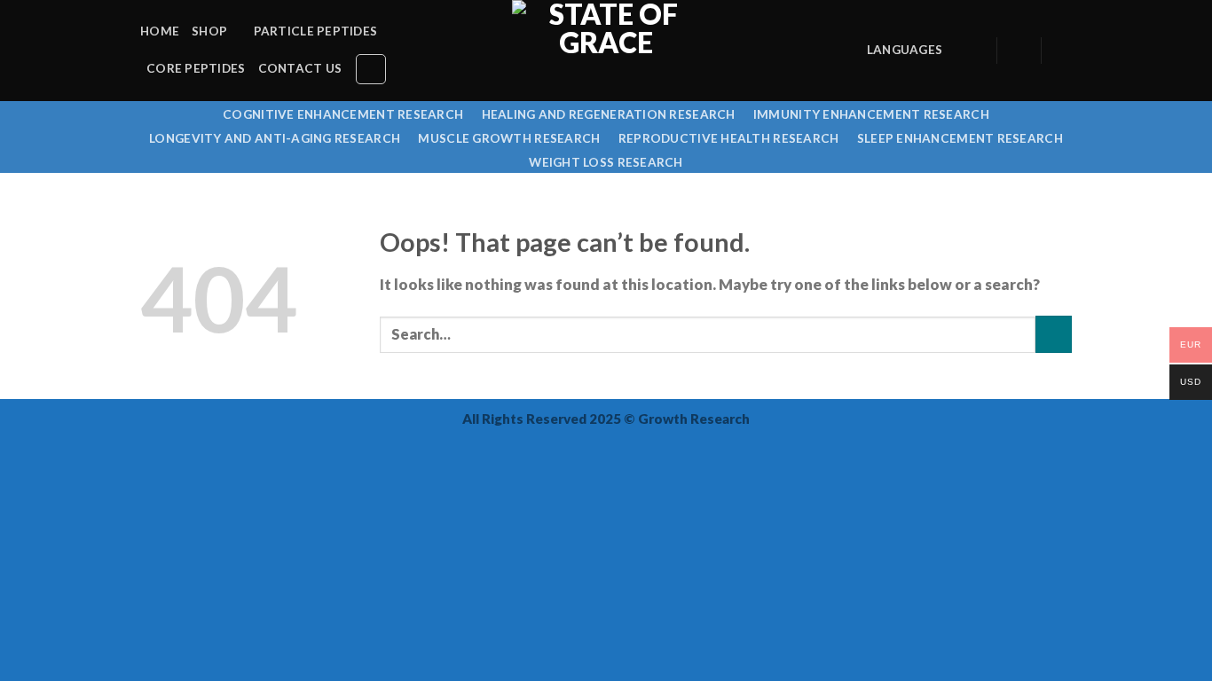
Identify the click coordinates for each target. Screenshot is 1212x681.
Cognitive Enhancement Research (343, 114)
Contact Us (300, 68)
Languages (904, 50)
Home (159, 31)
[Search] (371, 69)
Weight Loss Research (605, 162)
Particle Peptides (316, 31)
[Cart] (1063, 50)
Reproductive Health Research (728, 138)
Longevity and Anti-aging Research (274, 138)
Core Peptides (196, 68)
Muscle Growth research (509, 138)
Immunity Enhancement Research (871, 114)
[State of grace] (606, 50)
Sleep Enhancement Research (960, 138)
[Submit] (1053, 334)
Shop (209, 31)
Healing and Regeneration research (609, 114)
